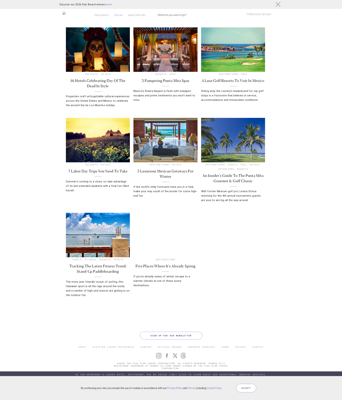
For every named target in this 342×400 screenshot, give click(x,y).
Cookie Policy (214, 388)
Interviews (226, 169)
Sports (118, 259)
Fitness (90, 259)
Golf (244, 74)
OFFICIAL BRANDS (170, 347)
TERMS (225, 347)
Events (232, 164)
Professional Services (259, 14)
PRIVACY (240, 347)
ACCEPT (246, 388)
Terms (191, 388)
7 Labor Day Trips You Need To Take (98, 171)
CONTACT (258, 347)
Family (77, 259)
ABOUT (83, 347)
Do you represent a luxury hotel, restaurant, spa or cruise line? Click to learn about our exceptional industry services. (171, 374)
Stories (118, 15)
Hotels (106, 74)
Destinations (101, 15)
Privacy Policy (175, 388)
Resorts (160, 74)
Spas (173, 74)
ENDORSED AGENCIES (201, 347)
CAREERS (146, 347)
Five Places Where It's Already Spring (166, 266)
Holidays (91, 74)
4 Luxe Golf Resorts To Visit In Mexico (233, 81)
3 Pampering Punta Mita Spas (165, 81)
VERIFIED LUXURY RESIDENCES (113, 347)
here (109, 4)
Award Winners (137, 15)
